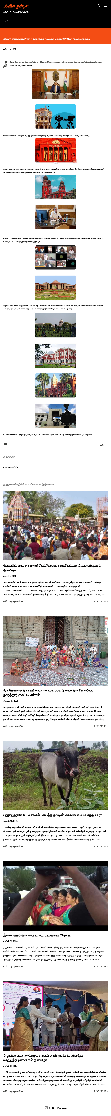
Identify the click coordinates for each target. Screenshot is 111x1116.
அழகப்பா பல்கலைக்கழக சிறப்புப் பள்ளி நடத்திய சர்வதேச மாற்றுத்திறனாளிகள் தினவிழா (43, 1057)
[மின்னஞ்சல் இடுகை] (5, 445)
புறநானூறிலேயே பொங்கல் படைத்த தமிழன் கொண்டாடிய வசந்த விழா (52, 815)
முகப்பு (8, 19)
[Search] (99, 5)
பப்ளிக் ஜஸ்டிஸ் (16, 5)
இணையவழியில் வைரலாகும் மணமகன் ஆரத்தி (37, 935)
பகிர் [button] (102, 445)
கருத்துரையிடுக (11, 467)
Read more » (101, 601)
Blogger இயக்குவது (57, 1107)
